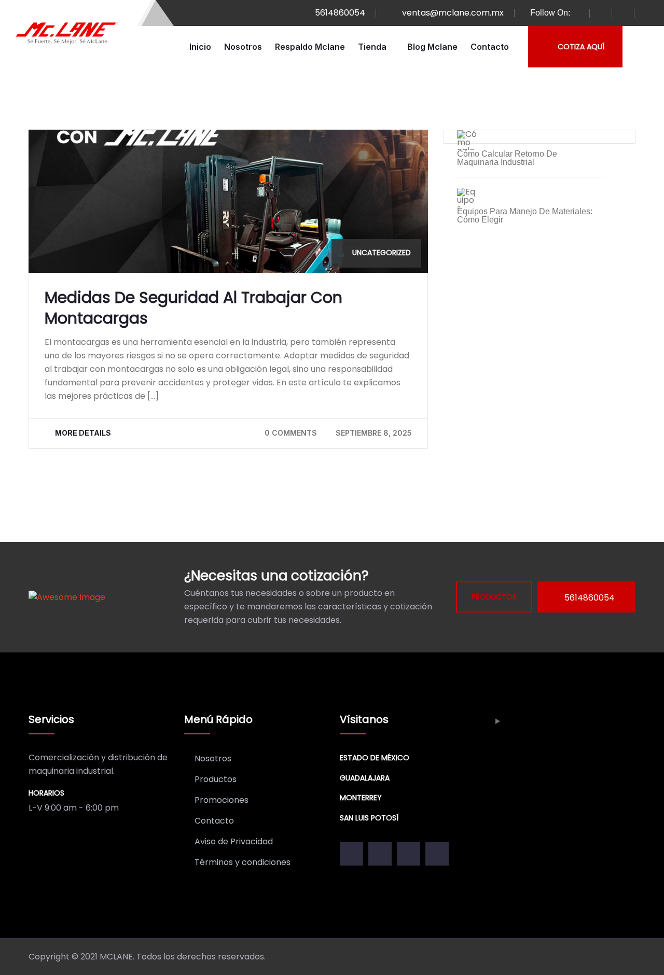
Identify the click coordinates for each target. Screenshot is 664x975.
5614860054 (340, 13)
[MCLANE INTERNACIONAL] (67, 34)
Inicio (200, 46)
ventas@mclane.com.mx (453, 13)
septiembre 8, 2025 (374, 432)
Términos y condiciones (242, 862)
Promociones (221, 800)
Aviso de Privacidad (234, 841)
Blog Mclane (432, 46)
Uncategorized (381, 252)
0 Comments (291, 432)
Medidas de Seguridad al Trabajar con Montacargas (193, 307)
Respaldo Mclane (310, 46)
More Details (83, 432)
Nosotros (243, 46)
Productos (216, 779)
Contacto (490, 46)
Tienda (372, 46)
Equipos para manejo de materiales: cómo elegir (524, 215)
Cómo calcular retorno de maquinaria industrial (507, 158)
